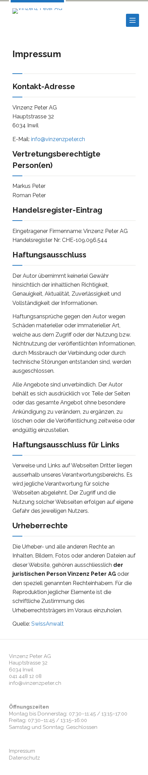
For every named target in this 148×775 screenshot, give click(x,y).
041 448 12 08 (25, 676)
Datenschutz (24, 758)
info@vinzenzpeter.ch (58, 139)
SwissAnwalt (47, 623)
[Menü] (132, 20)
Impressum (22, 751)
